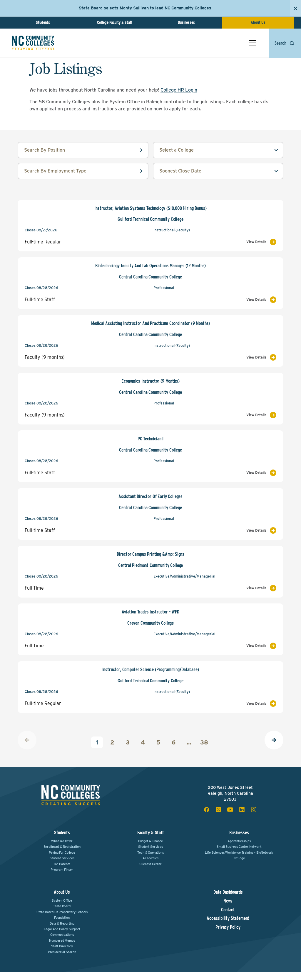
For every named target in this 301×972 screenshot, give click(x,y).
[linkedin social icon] (242, 809)
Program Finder (62, 869)
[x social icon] (218, 809)
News (228, 901)
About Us (258, 22)
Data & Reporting (62, 923)
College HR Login (178, 90)
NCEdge (239, 858)
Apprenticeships (239, 841)
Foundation (61, 917)
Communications (62, 935)
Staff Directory (62, 946)
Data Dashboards (228, 892)
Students (43, 22)
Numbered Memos (62, 940)
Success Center (150, 864)
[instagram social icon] (254, 809)
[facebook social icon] (207, 809)
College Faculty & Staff (114, 22)
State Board (62, 906)
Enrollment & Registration (62, 847)
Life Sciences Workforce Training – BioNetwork (239, 852)
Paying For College (62, 852)
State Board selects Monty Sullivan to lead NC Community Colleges (145, 8)
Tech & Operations (150, 852)
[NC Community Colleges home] (33, 43)
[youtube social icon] (230, 809)
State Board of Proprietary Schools (62, 912)
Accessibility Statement (228, 918)
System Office (62, 900)
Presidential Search (62, 952)
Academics (150, 858)
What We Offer (62, 841)
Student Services (62, 858)
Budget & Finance (150, 841)
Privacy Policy (227, 927)
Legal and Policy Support (62, 929)
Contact (228, 910)
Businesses (186, 22)
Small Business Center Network (239, 847)
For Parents (62, 864)
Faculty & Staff (150, 832)
